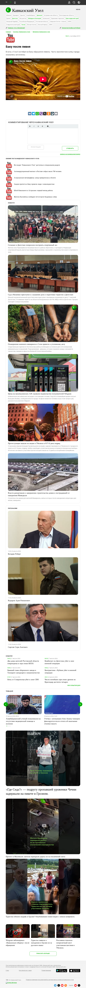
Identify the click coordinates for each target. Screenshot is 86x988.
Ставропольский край (13, 24)
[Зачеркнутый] (42, 126)
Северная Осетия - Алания (58, 21)
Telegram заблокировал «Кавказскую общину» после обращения (17, 942)
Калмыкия (46, 18)
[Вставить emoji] (48, 126)
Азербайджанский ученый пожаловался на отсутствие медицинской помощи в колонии (23, 721)
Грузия (8, 18)
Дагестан (15, 18)
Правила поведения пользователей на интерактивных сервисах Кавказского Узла (50, 979)
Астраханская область (51, 15)
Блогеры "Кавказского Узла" (21, 32)
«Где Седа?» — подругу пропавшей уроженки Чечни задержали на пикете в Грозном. (41, 791)
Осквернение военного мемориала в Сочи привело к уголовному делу (36, 344)
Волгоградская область (66, 15)
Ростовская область (42, 21)
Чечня (23, 24)
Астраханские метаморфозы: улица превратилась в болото (35, 178)
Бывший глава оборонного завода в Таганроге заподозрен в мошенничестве (23, 671)
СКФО (69, 21)
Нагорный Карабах (12, 21)
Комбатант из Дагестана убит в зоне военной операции (59, 662)
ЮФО (50, 24)
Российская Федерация (26, 21)
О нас (7, 970)
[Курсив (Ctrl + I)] (34, 126)
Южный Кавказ (42, 24)
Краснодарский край (72, 18)
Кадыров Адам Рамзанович (19, 600)
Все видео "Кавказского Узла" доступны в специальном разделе (37, 165)
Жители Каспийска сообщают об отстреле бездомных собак (35, 197)
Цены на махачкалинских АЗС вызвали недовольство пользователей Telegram (39, 393)
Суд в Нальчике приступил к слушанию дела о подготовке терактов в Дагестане (40, 294)
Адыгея (22, 15)
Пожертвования (46, 970)
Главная (8, 32)
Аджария (15, 15)
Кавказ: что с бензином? (16, 28)
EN (10, 2)
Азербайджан (30, 15)
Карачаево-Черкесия (57, 18)
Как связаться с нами (25, 970)
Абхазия (8, 15)
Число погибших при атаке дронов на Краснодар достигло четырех (60, 680)
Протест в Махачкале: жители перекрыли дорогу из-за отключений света (35, 856)
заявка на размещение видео (70, 154)
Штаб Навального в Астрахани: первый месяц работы (33, 190)
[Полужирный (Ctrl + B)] (30, 126)
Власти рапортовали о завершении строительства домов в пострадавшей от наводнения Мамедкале (39, 494)
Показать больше (43, 953)
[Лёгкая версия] (15, 2)
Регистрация (36, 147)
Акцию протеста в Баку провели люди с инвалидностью (34, 184)
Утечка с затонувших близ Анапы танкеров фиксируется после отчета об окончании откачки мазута (62, 721)
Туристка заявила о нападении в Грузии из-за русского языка (41, 942)
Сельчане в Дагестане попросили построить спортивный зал (32, 245)
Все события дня (74, 685)
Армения (39, 15)
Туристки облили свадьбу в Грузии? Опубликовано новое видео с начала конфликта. (40, 916)
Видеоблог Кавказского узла (41, 32)
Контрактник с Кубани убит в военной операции (60, 671)
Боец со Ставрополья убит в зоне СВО (23, 679)
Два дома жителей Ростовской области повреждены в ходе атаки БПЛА (23, 662)
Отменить (70, 148)
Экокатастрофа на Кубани (71, 28)
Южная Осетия (31, 24)
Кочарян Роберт (14, 554)
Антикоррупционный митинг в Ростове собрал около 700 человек (37, 171)
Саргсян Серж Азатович (17, 647)
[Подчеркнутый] (38, 126)
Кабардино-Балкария (34, 18)
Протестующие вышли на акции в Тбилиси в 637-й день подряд (34, 443)
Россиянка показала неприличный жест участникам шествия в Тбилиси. (65, 944)
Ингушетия (23, 18)
